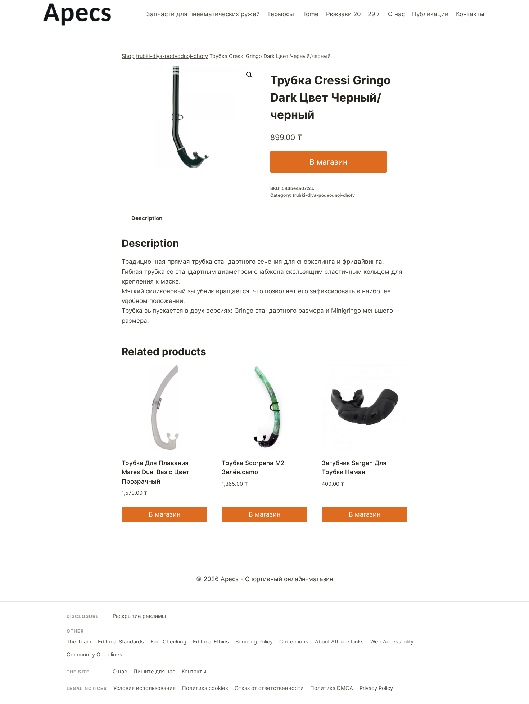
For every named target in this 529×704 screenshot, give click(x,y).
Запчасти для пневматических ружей (203, 14)
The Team (79, 641)
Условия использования (144, 688)
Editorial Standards (121, 641)
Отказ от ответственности (269, 688)
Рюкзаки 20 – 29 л (353, 14)
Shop (128, 56)
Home (309, 14)
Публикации (430, 14)
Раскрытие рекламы (139, 616)
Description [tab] (147, 218)
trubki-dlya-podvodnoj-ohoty (172, 56)
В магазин (328, 161)
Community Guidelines (94, 654)
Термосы (280, 14)
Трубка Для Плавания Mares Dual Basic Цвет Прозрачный (155, 472)
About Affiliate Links (339, 641)
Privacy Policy (376, 688)
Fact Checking (168, 641)
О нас (396, 14)
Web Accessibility (391, 641)
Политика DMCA (331, 688)
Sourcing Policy (254, 641)
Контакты (470, 14)
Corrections (293, 641)
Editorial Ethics (211, 641)
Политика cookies (205, 688)
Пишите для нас (154, 671)
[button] (249, 74)
